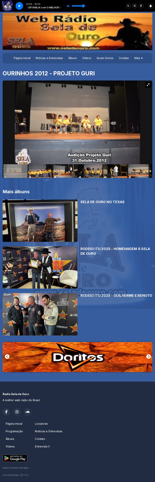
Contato (124, 58)
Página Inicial (22, 58)
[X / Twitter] (128, 5)
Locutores (41, 423)
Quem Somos (105, 58)
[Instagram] (134, 5)
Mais (137, 58)
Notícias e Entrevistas (49, 58)
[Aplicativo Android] (150, 5)
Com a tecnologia (11, 475)
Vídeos (86, 58)
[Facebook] (141, 5)
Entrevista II (42, 446)
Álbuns (72, 58)
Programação (14, 431)
